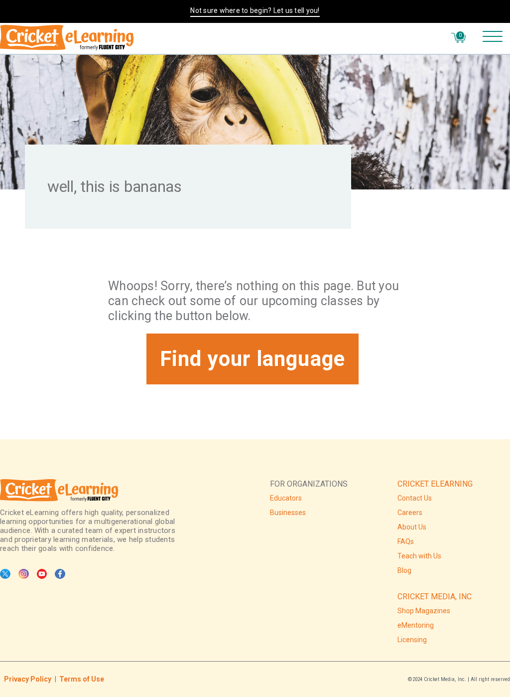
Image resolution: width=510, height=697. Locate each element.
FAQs (405, 541)
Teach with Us (419, 556)
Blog (404, 570)
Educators (286, 498)
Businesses (288, 513)
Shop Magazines (423, 611)
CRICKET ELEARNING (435, 484)
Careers (409, 513)
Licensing (412, 640)
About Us (411, 527)
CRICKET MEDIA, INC (434, 596)
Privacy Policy (27, 679)
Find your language (253, 359)
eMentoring (415, 625)
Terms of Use (81, 679)
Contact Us (414, 498)
